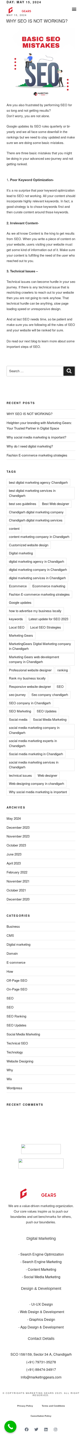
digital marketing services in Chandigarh (37, 577)
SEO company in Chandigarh (30, 703)
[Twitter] (36, 1429)
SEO (60, 686)
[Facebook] (27, 1429)
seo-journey (17, 694)
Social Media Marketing (49, 719)
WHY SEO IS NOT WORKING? (37, 21)
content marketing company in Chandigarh (39, 536)
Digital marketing (21, 553)
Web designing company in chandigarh (36, 783)
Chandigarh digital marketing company (36, 512)
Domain (12, 953)
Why (10, 1070)
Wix (9, 1079)
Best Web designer (55, 503)
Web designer (47, 775)
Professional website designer (30, 670)
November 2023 (18, 836)
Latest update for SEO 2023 (48, 618)
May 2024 (14, 818)
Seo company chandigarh (49, 694)
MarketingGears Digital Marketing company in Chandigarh (40, 646)
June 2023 (14, 854)
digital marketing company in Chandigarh (38, 569)
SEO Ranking (16, 1016)
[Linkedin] (46, 1429)
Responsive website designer (30, 686)
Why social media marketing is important (38, 791)
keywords (16, 618)
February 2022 (17, 872)
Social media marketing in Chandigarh (36, 753)
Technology (15, 1052)
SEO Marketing (20, 711)
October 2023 (16, 845)
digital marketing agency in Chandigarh (36, 561)
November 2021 (18, 881)
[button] (74, 9)
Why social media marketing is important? (36, 437)
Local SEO (16, 627)
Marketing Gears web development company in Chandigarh (34, 659)
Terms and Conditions (53, 1406)
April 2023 (14, 863)
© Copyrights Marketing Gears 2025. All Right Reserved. (41, 1394)
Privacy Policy (25, 1406)
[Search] (69, 371)
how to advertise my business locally (35, 610)
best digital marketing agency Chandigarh (38, 482)
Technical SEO (17, 1043)
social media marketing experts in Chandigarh (33, 743)
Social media (18, 719)
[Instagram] (55, 1429)
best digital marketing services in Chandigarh (32, 493)
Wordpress (14, 1088)
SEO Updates (47, 711)
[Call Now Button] (10, 1427)
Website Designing (20, 1061)
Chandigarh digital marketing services (36, 520)
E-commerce (16, 962)
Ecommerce (18, 586)
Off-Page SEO (17, 980)
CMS (10, 935)
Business (13, 926)
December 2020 (18, 899)
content (14, 528)
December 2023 (18, 827)
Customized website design (28, 545)
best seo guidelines (22, 503)
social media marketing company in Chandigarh (34, 730)
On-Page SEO (17, 989)
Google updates (20, 602)
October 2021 (16, 890)
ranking (62, 670)
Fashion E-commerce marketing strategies (37, 455)
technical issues (20, 775)
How (10, 971)
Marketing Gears (21, 635)
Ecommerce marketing (48, 586)
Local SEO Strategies (45, 627)
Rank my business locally (27, 678)
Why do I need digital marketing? (30, 446)
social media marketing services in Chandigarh (33, 764)
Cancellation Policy (41, 1416)
